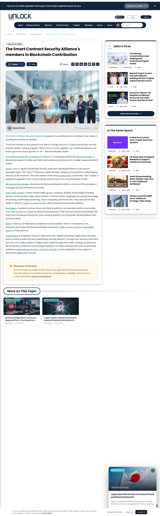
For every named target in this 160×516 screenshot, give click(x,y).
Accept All (141, 512)
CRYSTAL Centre (84, 156)
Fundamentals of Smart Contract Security (36, 249)
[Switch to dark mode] (118, 25)
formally (61, 175)
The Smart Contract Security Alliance (24, 136)
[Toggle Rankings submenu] (94, 25)
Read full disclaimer (41, 276)
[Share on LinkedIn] (81, 64)
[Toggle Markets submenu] (53, 25)
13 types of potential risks (33, 203)
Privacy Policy (47, 513)
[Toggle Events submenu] (104, 25)
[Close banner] (154, 6)
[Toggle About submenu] (114, 25)
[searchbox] (132, 25)
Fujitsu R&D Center (15, 192)
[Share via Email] (93, 64)
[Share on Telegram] (89, 64)
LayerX (9, 168)
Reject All (129, 512)
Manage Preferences (115, 512)
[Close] (153, 470)
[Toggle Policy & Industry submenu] (42, 25)
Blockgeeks (11, 208)
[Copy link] (97, 64)
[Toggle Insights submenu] (82, 25)
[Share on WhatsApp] (85, 64)
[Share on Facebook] (73, 64)
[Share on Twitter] (77, 64)
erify (69, 175)
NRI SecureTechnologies (17, 184)
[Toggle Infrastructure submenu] (70, 25)
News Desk (19, 128)
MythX (9, 223)
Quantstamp (12, 235)
